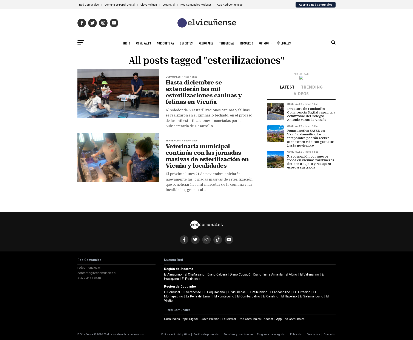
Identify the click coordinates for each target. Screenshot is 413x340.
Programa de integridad (271, 334)
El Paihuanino (258, 292)
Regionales (206, 43)
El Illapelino (289, 296)
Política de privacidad (207, 334)
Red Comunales (89, 4)
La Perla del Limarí (198, 296)
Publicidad (296, 334)
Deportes (186, 43)
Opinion (264, 43)
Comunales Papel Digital (120, 4)
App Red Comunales (229, 4)
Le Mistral (169, 4)
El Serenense (192, 292)
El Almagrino (173, 274)
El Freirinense (191, 279)
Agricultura (165, 43)
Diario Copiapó (240, 274)
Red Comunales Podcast (195, 4)
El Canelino (270, 296)
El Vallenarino (309, 274)
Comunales (143, 43)
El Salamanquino (311, 296)
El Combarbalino (248, 296)
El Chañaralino (195, 274)
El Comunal (172, 292)
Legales (285, 43)
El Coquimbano (214, 292)
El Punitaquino (224, 296)
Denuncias (313, 334)
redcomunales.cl (88, 268)
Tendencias (226, 43)
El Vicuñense (237, 292)
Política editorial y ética (175, 334)
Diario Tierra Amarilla (268, 274)
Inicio (126, 43)
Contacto (329, 334)
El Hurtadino (301, 292)
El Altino (291, 274)
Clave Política (148, 4)
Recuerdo (246, 43)
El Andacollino (280, 292)
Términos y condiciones (238, 334)
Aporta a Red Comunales (315, 4)
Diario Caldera (217, 274)
